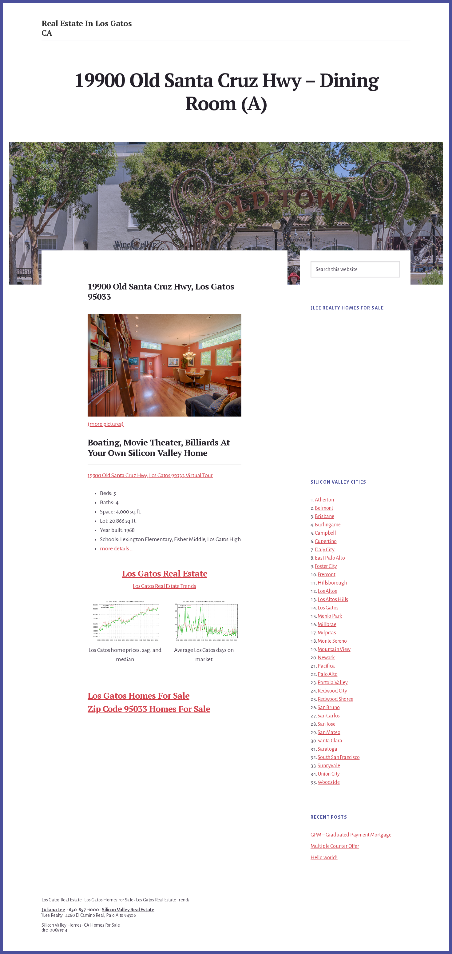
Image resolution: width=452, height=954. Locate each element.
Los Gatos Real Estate (164, 573)
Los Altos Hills (333, 599)
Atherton (324, 500)
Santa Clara (330, 741)
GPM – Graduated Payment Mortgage (351, 835)
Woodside (328, 782)
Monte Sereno (332, 641)
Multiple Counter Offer (335, 846)
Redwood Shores (335, 699)
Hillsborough (332, 583)
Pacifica (326, 666)
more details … (117, 548)
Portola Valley (332, 682)
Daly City (324, 550)
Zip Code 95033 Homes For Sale (149, 708)
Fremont (326, 574)
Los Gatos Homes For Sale (138, 695)
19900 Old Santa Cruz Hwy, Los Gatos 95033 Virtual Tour (150, 475)
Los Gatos (328, 608)
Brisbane (324, 516)
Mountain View (334, 649)
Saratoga (327, 749)
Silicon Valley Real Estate (128, 909)
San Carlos (329, 716)
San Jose (326, 724)
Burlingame (327, 525)
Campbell (325, 533)
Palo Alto (327, 674)
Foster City (326, 566)
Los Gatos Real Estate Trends (164, 586)
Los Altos (327, 591)
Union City (329, 774)
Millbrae (327, 624)
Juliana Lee (53, 909)
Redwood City (332, 691)
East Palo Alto (330, 558)
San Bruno (328, 707)
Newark (326, 658)
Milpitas (327, 633)
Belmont (324, 508)
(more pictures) (106, 424)
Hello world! (324, 857)
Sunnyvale (329, 765)
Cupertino (325, 541)
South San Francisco (338, 757)
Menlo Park (330, 616)
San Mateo (329, 732)
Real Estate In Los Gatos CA (87, 28)
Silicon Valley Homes (61, 925)
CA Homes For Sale (102, 925)
